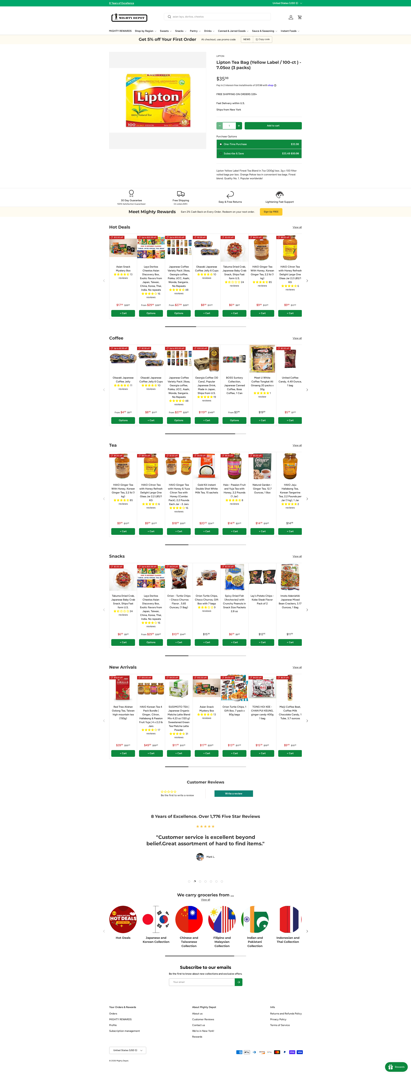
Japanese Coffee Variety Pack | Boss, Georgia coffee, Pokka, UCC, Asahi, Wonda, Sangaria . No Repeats (179, 276)
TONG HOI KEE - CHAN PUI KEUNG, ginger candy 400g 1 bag (262, 712)
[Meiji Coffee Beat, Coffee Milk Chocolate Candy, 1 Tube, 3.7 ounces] (290, 688)
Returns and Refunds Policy (286, 1013)
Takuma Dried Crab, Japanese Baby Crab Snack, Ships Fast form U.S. (234, 272)
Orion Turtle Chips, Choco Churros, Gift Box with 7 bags (206, 599)
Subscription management (124, 1030)
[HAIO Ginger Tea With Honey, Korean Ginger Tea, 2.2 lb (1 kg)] (262, 247)
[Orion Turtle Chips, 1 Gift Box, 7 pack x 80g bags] (234, 688)
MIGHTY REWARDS (120, 30)
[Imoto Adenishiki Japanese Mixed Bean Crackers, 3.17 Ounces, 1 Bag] (290, 577)
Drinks (207, 30)
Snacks (179, 30)
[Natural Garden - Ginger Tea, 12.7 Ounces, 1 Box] (262, 466)
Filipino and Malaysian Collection (222, 942)
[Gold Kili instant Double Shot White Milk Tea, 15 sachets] (206, 466)
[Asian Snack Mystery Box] (123, 247)
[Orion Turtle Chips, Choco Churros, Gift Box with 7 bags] (206, 577)
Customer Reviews (203, 1019)
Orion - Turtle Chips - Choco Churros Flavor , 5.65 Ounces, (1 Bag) (178, 601)
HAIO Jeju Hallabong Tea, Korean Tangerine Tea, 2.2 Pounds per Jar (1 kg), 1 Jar (290, 492)
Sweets (164, 30)
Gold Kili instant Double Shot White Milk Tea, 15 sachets (206, 488)
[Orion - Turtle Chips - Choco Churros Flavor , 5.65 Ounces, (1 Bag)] (179, 577)
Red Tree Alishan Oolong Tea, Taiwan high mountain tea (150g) (123, 712)
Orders (113, 1013)
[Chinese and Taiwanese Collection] (189, 919)
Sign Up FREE (271, 211)
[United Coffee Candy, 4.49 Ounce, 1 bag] (290, 358)
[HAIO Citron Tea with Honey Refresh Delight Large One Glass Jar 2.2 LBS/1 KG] (290, 247)
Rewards (197, 1036)
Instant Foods (288, 30)
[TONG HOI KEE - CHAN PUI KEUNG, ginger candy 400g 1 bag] (262, 688)
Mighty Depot (122, 1061)
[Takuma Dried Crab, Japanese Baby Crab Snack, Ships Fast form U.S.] (234, 247)
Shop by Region (144, 30)
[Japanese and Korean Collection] (156, 919)
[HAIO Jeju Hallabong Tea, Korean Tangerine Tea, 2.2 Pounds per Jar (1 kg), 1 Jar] (290, 466)
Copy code (264, 39)
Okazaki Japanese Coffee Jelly (123, 379)
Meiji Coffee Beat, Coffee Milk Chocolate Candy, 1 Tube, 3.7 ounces (290, 712)
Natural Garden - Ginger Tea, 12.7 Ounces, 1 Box (262, 488)
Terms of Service (280, 1025)
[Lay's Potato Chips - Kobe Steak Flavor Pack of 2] (262, 577)
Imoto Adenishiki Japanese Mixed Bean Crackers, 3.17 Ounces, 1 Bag (290, 601)
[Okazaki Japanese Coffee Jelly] (123, 358)
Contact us (198, 1025)
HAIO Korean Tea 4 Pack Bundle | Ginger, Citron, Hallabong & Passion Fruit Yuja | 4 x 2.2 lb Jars (151, 716)
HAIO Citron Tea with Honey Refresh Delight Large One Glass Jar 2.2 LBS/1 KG (290, 274)
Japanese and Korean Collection (156, 940)
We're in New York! (203, 1030)
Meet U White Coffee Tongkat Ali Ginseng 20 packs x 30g (262, 383)
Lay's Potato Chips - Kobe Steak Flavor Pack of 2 (262, 599)
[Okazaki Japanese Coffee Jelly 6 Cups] (206, 247)
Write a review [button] (233, 793)
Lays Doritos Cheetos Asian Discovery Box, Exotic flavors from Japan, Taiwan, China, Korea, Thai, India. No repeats (151, 278)
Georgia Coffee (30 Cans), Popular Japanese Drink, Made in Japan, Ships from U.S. (206, 385)
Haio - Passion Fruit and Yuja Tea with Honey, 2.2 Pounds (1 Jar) (234, 490)
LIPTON (220, 56)
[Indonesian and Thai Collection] (288, 919)
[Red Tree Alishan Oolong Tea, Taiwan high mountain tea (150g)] (123, 688)
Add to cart (273, 125)
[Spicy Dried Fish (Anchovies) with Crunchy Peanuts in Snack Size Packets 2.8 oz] (234, 577)
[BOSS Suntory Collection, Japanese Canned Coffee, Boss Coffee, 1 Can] (234, 358)
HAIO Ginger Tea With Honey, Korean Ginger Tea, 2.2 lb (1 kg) (262, 272)
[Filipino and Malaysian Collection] (222, 919)
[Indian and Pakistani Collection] (255, 919)
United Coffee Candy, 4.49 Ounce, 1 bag (290, 381)
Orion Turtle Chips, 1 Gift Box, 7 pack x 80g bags (234, 710)
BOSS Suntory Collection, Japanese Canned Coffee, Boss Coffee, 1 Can (234, 385)
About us (197, 1013)
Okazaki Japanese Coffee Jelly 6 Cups (206, 268)
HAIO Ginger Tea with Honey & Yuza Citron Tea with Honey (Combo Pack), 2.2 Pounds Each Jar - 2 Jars (179, 494)
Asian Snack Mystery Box (123, 268)
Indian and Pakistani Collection (255, 942)
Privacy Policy (278, 1019)
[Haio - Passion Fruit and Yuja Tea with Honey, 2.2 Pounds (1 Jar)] (234, 466)
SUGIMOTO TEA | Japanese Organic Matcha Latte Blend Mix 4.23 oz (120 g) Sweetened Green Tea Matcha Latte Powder (179, 718)
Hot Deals (123, 938)
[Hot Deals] (123, 919)
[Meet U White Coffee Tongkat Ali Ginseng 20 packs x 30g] (262, 358)
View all (297, 227)
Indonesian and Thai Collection (287, 940)
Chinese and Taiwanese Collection (189, 942)
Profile (113, 1025)
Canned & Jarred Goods (231, 30)
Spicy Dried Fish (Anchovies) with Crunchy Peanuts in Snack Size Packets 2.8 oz (234, 603)
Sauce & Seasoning (263, 30)
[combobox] (217, 16)
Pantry (194, 30)
